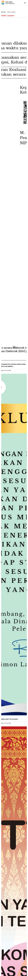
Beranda (3, 12)
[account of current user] (25, 3)
